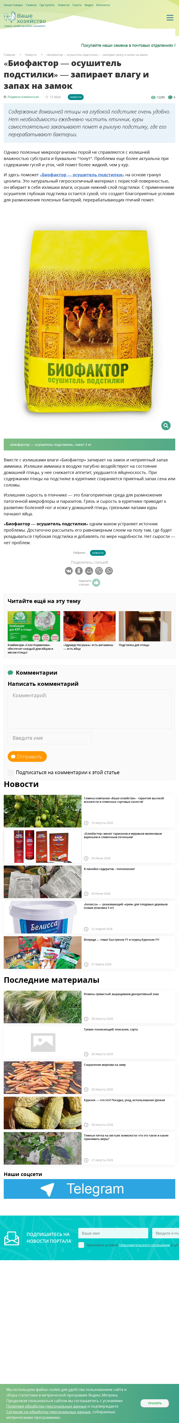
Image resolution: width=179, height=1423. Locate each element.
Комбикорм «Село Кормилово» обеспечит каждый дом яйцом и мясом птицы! (30, 648)
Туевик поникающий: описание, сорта (111, 1029)
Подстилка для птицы (134, 645)
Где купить (47, 5)
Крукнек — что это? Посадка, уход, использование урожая (124, 1100)
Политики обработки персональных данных (46, 1406)
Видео (89, 5)
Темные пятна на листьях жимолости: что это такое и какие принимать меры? (126, 1137)
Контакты (103, 5)
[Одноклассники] (79, 571)
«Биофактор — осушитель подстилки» (82, 174)
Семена (31, 5)
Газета (77, 5)
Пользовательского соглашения (144, 1245)
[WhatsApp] (109, 571)
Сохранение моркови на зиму (105, 1064)
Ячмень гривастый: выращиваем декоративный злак (121, 994)
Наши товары (13, 5)
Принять (155, 1403)
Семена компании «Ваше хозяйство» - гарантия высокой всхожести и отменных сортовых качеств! (124, 800)
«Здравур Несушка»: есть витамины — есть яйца (88, 647)
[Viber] (99, 571)
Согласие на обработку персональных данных (48, 1411)
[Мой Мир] (89, 571)
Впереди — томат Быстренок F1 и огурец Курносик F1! (121, 939)
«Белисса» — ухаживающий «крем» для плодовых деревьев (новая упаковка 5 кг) (126, 906)
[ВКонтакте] (69, 571)
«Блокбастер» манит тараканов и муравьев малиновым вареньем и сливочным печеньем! (123, 835)
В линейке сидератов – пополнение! (109, 869)
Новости (63, 5)
